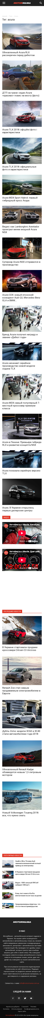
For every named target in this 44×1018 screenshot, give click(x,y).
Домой (4, 16)
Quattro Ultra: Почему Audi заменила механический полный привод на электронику (28, 863)
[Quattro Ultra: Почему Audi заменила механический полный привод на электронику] (8, 864)
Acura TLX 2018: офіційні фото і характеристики (19, 131)
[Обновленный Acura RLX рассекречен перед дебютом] (22, 37)
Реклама (33, 1007)
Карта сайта (22, 1011)
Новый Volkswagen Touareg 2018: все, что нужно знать (20, 814)
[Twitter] (25, 998)
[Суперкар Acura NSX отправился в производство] (22, 248)
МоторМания (10, 1015)
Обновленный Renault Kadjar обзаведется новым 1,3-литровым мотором (21, 772)
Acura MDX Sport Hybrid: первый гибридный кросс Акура (20, 199)
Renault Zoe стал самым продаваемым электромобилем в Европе (21, 691)
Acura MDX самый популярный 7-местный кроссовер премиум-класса (21, 406)
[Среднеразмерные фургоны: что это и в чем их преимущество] (8, 906)
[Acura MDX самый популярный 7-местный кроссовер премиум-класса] (22, 387)
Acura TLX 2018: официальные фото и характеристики (19, 168)
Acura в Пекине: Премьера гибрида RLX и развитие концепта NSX (21, 443)
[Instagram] (19, 998)
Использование (17, 1009)
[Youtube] (31, 998)
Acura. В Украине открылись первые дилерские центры (18, 509)
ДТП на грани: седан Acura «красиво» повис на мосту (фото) (20, 94)
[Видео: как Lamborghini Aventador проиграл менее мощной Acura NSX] (22, 215)
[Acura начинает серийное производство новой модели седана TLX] (22, 351)
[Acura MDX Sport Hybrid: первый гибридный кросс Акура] (22, 185)
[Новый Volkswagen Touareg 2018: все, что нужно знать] (22, 796)
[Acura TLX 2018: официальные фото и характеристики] (22, 151)
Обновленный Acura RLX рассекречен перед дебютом (18, 54)
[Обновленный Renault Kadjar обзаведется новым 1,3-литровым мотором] (22, 753)
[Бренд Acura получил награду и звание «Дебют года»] (22, 319)
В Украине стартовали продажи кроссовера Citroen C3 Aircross (19, 648)
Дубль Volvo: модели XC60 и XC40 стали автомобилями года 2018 (21, 732)
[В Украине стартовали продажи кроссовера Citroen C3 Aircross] (22, 630)
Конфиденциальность (31, 1009)
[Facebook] (13, 998)
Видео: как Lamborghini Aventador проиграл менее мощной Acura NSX (20, 229)
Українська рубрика (12, 1007)
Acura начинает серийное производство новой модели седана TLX (18, 366)
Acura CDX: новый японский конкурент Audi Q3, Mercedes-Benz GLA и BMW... (21, 298)
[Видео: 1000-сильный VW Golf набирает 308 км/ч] (8, 885)
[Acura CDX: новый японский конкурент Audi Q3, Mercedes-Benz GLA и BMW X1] (22, 281)
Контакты (6, 1009)
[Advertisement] (22, 10)
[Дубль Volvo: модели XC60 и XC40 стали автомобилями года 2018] (22, 714)
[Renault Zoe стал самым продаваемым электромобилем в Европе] (22, 671)
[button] (41, 3)
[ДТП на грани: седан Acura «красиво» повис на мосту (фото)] (22, 75)
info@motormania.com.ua (29, 983)
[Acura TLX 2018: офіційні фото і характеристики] (22, 114)
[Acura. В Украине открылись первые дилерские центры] (22, 492)
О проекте (25, 1007)
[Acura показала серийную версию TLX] (22, 459)
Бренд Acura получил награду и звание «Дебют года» (20, 336)
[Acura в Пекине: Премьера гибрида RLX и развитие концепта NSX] (22, 426)
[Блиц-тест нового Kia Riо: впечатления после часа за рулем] (8, 896)
